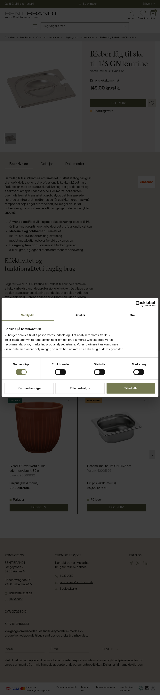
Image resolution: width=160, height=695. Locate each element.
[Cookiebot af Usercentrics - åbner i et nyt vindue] (138, 304)
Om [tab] (132, 315)
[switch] (60, 372)
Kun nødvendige (29, 388)
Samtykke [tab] (28, 315)
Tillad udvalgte (80, 388)
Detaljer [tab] (80, 315)
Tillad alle (130, 388)
